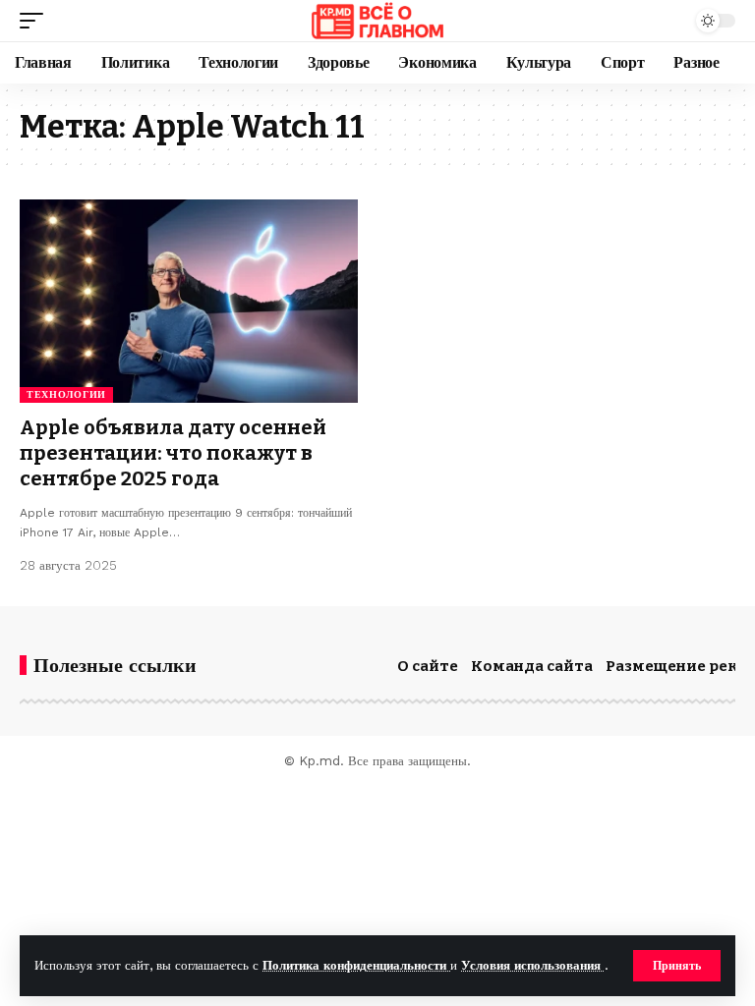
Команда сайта (532, 666)
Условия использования (533, 965)
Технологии (66, 394)
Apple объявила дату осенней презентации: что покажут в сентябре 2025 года (173, 453)
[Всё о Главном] (377, 20)
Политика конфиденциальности (356, 965)
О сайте (427, 666)
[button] (677, 965)
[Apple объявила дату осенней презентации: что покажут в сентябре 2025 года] (189, 300)
